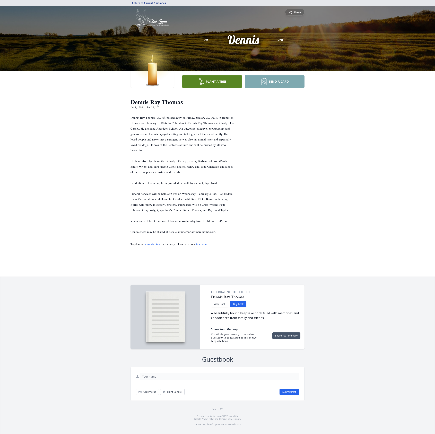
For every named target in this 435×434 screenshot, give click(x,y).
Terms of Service (227, 419)
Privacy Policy (208, 419)
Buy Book (238, 304)
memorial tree (152, 244)
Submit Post (289, 391)
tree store (201, 244)
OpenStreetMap (221, 424)
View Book (219, 304)
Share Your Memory (286, 335)
